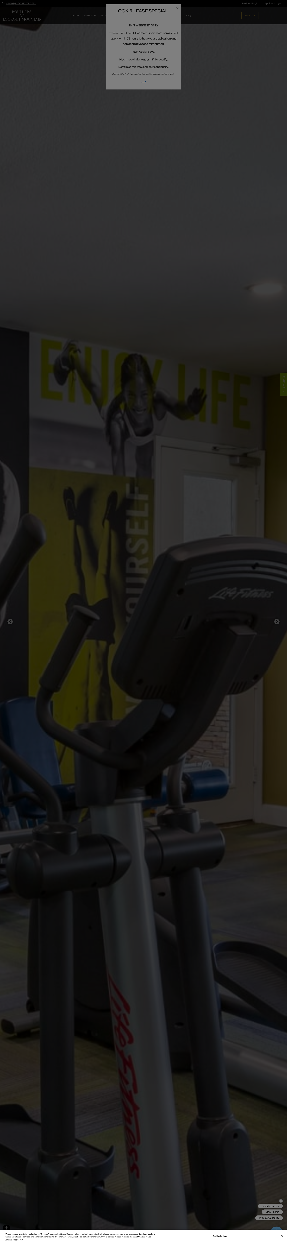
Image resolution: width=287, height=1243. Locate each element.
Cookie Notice (19, 1240)
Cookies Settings (220, 1236)
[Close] (282, 1236)
